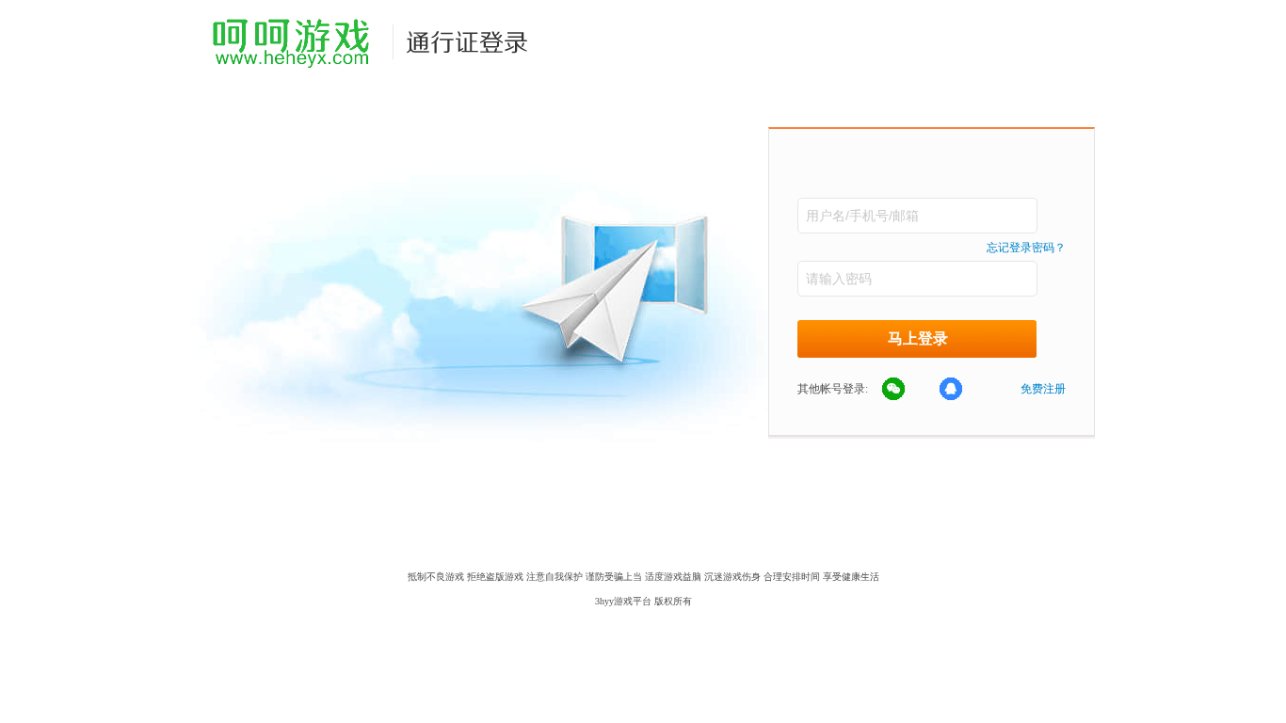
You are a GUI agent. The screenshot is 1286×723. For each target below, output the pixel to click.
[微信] (903, 390)
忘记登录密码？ (1026, 247)
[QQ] (961, 390)
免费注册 (1043, 388)
